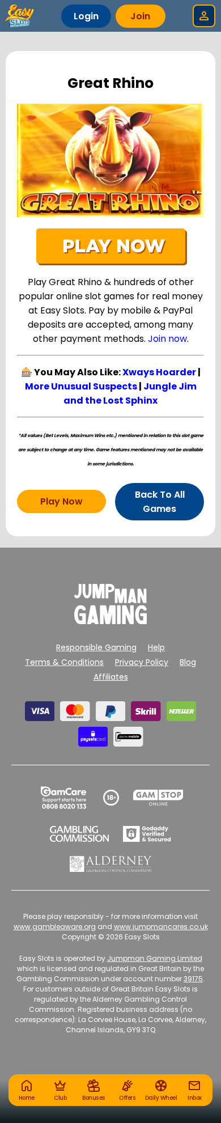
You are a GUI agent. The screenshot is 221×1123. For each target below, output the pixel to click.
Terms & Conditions (64, 662)
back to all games (160, 501)
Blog (188, 662)
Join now (167, 338)
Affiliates (111, 677)
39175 (193, 979)
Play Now (61, 501)
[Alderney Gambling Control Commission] (111, 864)
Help (156, 647)
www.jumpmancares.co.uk (161, 926)
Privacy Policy (141, 662)
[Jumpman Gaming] (110, 621)
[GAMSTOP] (158, 798)
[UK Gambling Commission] (79, 834)
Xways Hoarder (159, 372)
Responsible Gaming (96, 647)
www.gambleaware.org (55, 926)
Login (86, 16)
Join (140, 16)
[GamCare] (63, 797)
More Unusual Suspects (81, 386)
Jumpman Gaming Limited (154, 958)
